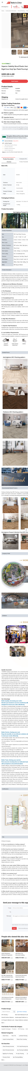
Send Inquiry (14, 81)
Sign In (3, 152)
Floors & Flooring (21, 10)
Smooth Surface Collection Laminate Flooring (8, 1017)
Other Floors (5, 1035)
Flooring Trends (6, 1057)
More (2, 1060)
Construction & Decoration (11, 10)
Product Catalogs (22, 1011)
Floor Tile (14, 1035)
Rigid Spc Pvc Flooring (8, 1053)
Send (14, 928)
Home (2, 10)
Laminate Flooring (23, 1035)
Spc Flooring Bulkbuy (18, 1057)
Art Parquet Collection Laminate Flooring (8, 1020)
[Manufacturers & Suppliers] (14, 2)
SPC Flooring (4, 1014)
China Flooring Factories (8, 1046)
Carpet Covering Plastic (8, 1039)
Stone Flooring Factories (8, 1050)
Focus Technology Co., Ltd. (18, 1065)
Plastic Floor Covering (22, 1039)
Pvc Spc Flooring (20, 1053)
